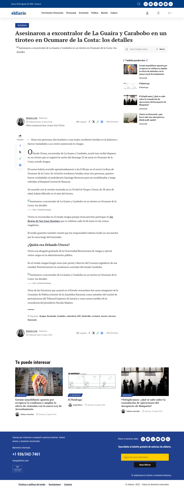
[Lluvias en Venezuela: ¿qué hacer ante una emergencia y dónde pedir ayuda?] (130, 118)
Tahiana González (27, 414)
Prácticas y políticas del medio (32, 484)
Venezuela (32, 320)
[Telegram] (166, 4)
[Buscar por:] (142, 49)
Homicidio (86, 316)
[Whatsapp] (171, 4)
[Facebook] (151, 4)
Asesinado (51, 316)
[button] (139, 4)
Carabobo (61, 316)
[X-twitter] (156, 4)
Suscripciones (55, 484)
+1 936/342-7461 (26, 454)
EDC (79, 316)
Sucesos (22, 25)
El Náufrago (144, 83)
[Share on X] (93, 122)
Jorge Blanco (78, 405)
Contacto (68, 484)
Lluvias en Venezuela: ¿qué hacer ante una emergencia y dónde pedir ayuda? (151, 117)
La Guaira (96, 316)
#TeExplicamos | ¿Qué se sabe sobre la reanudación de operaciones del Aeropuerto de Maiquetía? (143, 403)
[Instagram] (146, 4)
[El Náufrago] (130, 87)
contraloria (71, 316)
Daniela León (31, 118)
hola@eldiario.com (21, 460)
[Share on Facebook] (89, 122)
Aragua (42, 316)
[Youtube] (161, 4)
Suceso (104, 316)
